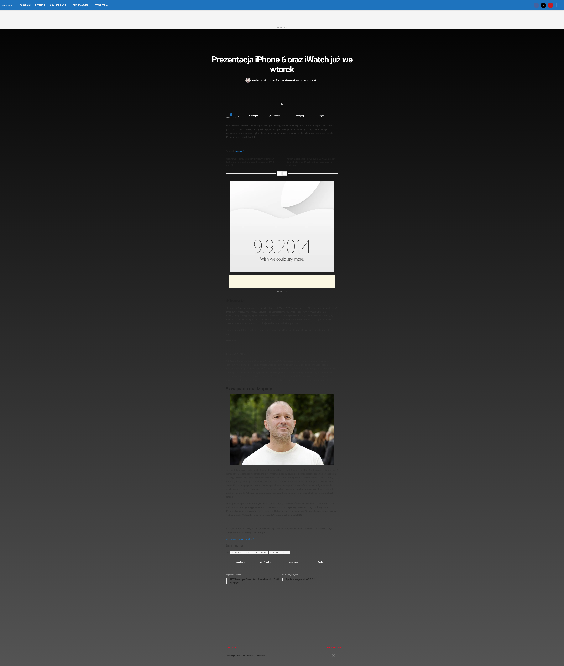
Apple (248, 552)
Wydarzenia (101, 5)
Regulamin (261, 655)
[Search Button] (561, 5)
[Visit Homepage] (7, 5)
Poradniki (25, 5)
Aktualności (290, 80)
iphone (264, 552)
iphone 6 (274, 552)
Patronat (251, 655)
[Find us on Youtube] (550, 5)
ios (256, 552)
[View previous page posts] (279, 173)
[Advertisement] (282, 17)
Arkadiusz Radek (259, 80)
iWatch (285, 552)
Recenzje (40, 5)
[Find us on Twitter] (543, 5)
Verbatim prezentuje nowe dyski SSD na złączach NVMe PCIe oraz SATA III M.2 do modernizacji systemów (310, 162)
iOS (297, 80)
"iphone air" (237, 552)
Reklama (241, 655)
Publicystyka (80, 5)
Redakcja (231, 655)
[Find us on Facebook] (536, 5)
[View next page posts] (284, 173)
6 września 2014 (277, 80)
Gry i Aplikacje (58, 5)
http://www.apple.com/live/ (240, 539)
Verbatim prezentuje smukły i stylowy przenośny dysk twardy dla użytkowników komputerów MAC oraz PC (250, 162)
